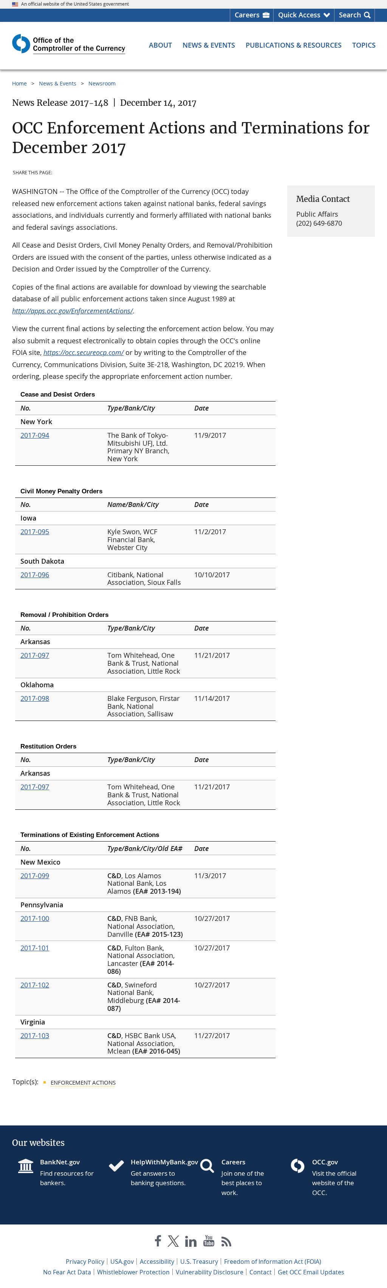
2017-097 (34, 655)
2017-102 (34, 984)
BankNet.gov (60, 1162)
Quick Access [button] (299, 14)
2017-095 (34, 531)
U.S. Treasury (199, 1261)
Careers (247, 14)
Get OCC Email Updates (311, 1272)
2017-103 (34, 1035)
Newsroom (102, 83)
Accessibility (157, 1261)
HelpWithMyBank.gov (159, 1162)
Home (19, 83)
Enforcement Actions (83, 1082)
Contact (260, 1272)
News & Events (57, 83)
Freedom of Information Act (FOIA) (272, 1261)
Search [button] (350, 14)
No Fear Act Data (67, 1272)
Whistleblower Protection (133, 1272)
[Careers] (210, 1166)
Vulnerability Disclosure (209, 1272)
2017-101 (34, 947)
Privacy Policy (85, 1261)
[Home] (119, 1166)
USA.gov (122, 1261)
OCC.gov (325, 1162)
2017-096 (34, 574)
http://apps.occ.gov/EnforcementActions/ (72, 310)
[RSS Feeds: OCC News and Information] (226, 1242)
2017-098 (34, 698)
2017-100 (34, 918)
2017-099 (34, 875)
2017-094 (34, 435)
